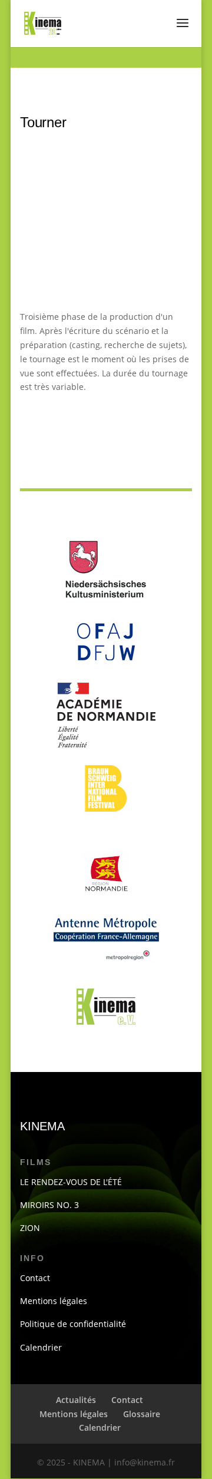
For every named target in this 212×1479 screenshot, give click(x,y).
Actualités (76, 1399)
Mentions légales (53, 1300)
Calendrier (41, 1347)
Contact (35, 1277)
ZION (30, 1227)
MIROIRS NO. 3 (49, 1204)
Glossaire (141, 1414)
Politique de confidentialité (73, 1323)
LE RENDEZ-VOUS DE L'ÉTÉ (71, 1181)
